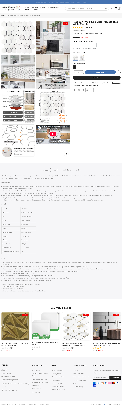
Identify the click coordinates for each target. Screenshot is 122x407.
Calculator (67, 170)
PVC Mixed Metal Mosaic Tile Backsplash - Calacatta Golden (73, 344)
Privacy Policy (56, 374)
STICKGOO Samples (79, 380)
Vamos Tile (35, 386)
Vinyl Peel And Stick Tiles (40, 382)
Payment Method (58, 377)
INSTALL (27, 10)
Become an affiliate (8, 376)
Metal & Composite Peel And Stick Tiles (90, 33)
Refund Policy (56, 380)
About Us (4, 370)
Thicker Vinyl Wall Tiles (39, 379)
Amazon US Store (7, 404)
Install (56, 170)
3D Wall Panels (36, 389)
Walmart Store (44, 404)
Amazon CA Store (20, 404)
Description (45, 170)
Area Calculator (57, 370)
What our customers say (81, 377)
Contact (75, 370)
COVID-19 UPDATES (58, 390)
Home (3, 15)
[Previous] (3, 326)
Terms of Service (58, 387)
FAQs (74, 383)
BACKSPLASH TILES (38, 7)
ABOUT (35, 10)
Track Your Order (78, 374)
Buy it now (96, 78)
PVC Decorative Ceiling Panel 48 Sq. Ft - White (45, 343)
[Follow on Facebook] (74, 90)
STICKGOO (81, 31)
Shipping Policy (57, 383)
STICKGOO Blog (78, 387)
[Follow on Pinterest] (83, 90)
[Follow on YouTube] (87, 90)
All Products (36, 370)
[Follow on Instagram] (79, 90)
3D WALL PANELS (53, 7)
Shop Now (84, 2)
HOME (27, 7)
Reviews (78, 170)
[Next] (119, 326)
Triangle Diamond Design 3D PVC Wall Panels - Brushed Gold (14, 344)
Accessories (36, 392)
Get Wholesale (6, 373)
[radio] (75, 58)
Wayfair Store (32, 404)
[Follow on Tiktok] (92, 90)
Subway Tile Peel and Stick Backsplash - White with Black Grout (106, 344)
